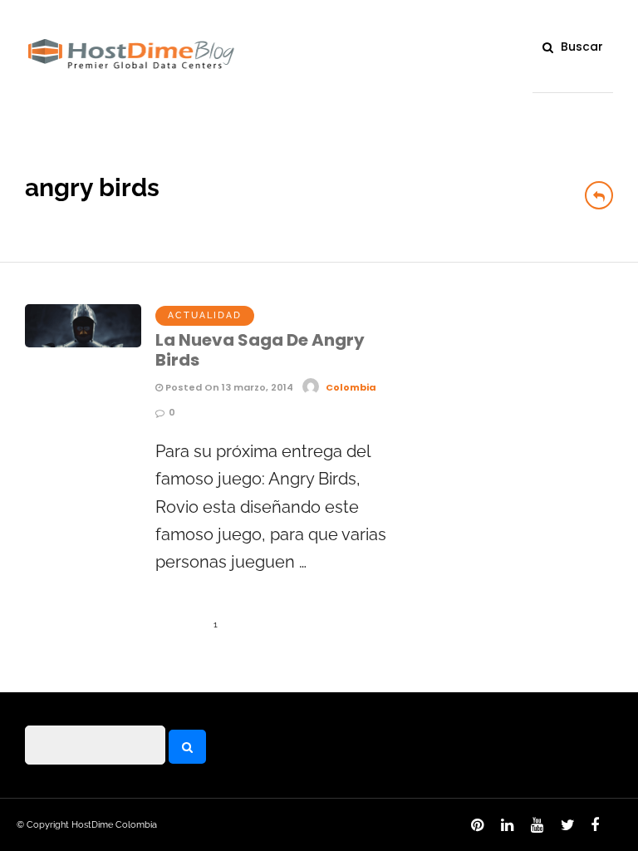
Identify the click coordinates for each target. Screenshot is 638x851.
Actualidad (205, 315)
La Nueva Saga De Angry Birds (260, 349)
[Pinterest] (474, 829)
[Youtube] (534, 829)
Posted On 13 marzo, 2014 (228, 387)
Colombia (351, 387)
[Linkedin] (504, 829)
